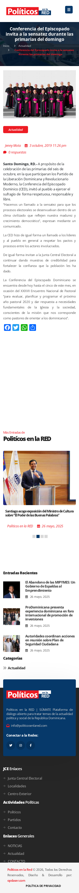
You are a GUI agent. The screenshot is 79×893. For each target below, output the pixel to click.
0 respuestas (17, 152)
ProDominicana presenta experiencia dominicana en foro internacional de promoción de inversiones (49, 613)
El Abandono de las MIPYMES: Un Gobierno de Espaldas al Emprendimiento (50, 586)
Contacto (15, 827)
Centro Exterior (19, 794)
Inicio (6, 46)
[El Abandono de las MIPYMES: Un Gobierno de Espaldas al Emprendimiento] (11, 589)
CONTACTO (16, 861)
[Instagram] (20, 745)
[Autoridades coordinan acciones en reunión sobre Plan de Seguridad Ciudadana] (11, 643)
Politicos (14, 812)
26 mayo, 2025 (39, 597)
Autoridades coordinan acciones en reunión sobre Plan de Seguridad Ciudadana (50, 640)
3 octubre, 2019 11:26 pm (47, 145)
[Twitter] (10, 745)
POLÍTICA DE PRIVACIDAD (43, 886)
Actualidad (25, 46)
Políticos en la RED (20, 526)
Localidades (17, 786)
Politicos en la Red (19, 869)
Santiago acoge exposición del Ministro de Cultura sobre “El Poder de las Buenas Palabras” (39, 513)
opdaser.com (16, 880)
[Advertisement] (39, 389)
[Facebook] (30, 745)
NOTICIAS (15, 846)
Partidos (14, 820)
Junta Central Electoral (25, 778)
